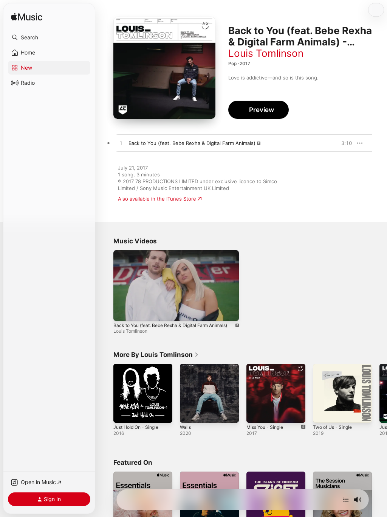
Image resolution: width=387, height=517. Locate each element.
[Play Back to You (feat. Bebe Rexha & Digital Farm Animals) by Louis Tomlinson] (120, 143)
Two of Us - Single (332, 427)
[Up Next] (345, 499)
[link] (156, 354)
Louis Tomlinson (265, 53)
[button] (49, 37)
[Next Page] (379, 393)
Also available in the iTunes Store (157, 199)
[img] (26, 17)
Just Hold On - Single (135, 427)
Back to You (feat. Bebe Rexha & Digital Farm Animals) (170, 325)
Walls (185, 427)
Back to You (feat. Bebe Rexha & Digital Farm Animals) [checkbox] (191, 143)
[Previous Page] (106, 393)
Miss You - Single (264, 427)
